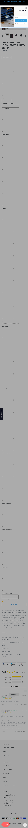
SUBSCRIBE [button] (21, 20)
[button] (26, 8)
